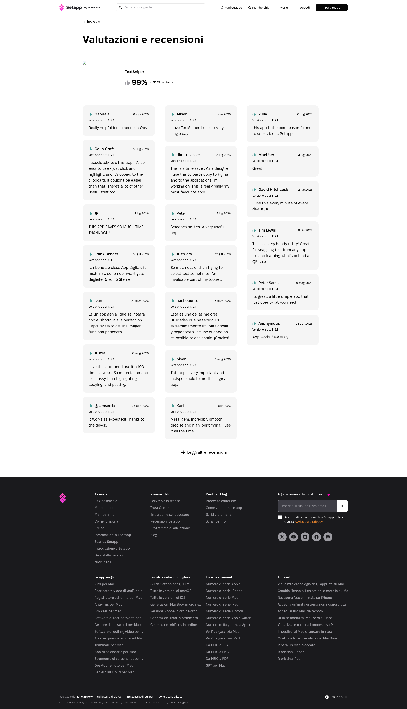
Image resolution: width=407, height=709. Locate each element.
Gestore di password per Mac (118, 625)
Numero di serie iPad (222, 604)
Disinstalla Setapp (109, 555)
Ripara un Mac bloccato (296, 645)
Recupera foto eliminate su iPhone (305, 597)
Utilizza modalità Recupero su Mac (305, 618)
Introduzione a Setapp (112, 548)
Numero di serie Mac (222, 597)
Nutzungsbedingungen (140, 696)
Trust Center (160, 508)
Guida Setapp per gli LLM (170, 584)
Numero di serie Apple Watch (228, 618)
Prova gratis (331, 7)
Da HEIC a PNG (217, 652)
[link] (282, 537)
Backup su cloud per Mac (115, 672)
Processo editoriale (221, 501)
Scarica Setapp (106, 542)
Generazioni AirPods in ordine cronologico (176, 625)
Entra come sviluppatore (169, 514)
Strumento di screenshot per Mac (120, 658)
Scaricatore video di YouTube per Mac (120, 591)
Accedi (305, 7)
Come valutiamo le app (224, 508)
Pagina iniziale (106, 501)
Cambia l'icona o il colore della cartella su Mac (314, 591)
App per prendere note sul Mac (119, 638)
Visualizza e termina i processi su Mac (307, 625)
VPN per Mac (105, 584)
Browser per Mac (108, 611)
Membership (261, 7)
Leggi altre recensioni (207, 452)
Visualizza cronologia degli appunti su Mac (311, 584)
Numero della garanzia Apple (228, 625)
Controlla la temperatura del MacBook (307, 638)
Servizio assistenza (165, 501)
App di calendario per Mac (115, 652)
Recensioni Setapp (165, 521)
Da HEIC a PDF (217, 658)
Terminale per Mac (109, 645)
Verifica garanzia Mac (223, 631)
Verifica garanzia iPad (223, 638)
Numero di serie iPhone (224, 591)
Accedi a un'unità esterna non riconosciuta (312, 604)
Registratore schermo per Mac (118, 597)
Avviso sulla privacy (309, 521)
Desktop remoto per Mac (114, 665)
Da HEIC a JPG (217, 645)
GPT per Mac (216, 665)
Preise (99, 528)
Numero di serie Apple (223, 584)
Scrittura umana (218, 514)
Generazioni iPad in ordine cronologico (176, 618)
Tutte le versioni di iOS (167, 597)
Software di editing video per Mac (120, 631)
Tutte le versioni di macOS (170, 591)
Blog (153, 535)
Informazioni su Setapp (113, 535)
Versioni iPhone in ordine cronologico (176, 611)
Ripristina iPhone (291, 652)
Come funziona (106, 521)
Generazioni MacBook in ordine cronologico (176, 604)
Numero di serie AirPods (225, 611)
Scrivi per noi (216, 521)
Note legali (103, 562)
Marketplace (233, 7)
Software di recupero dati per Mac (120, 618)
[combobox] (339, 697)
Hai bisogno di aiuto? (109, 696)
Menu (284, 7)
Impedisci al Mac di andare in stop (305, 631)
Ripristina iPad (289, 658)
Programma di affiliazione (170, 528)
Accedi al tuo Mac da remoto (300, 611)
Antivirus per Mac (109, 604)
